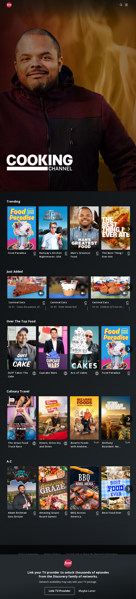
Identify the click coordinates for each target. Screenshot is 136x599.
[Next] (129, 229)
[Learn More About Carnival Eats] (45, 308)
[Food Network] (9, 5)
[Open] (126, 5)
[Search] (119, 5)
